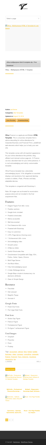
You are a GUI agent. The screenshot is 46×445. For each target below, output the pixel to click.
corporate (35, 354)
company (20, 354)
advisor (20, 351)
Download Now (23, 120)
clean (14, 354)
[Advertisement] (24, 56)
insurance (32, 357)
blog (25, 351)
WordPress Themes (27, 442)
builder (35, 351)
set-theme (14, 109)
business (8, 354)
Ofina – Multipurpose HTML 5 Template (19, 70)
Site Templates (18, 113)
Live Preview (11, 120)
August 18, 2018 (18, 116)
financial (14, 357)
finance (7, 357)
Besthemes (16, 442)
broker (30, 351)
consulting (27, 354)
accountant (13, 351)
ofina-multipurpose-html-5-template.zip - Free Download (22, 64)
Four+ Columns (23, 357)
